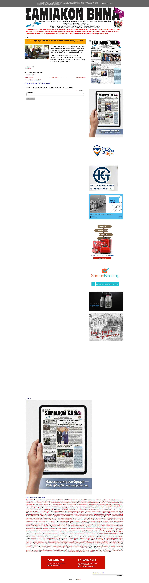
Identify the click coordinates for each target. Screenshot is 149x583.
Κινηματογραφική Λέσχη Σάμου (66, 519)
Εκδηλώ (37, 509)
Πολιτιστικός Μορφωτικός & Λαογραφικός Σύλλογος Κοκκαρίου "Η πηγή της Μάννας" (81, 533)
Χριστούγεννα (107, 550)
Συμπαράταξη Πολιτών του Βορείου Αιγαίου (112, 543)
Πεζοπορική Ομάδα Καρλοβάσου (46, 530)
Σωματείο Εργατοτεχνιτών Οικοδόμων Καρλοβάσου (62, 546)
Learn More (105, 3)
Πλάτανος (101, 531)
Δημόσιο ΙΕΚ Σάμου (48, 507)
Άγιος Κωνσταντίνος (54, 499)
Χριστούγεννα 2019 (30, 551)
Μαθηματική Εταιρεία (65, 524)
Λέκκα (120, 522)
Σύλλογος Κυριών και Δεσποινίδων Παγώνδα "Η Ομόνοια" (72, 542)
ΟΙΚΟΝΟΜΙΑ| (60, 29)
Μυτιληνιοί (88, 525)
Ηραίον (41, 516)
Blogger (78, 579)
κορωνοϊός (84, 521)
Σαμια (115, 536)
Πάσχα (116, 528)
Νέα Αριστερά (114, 525)
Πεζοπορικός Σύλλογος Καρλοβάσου (60, 530)
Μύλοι (82, 525)
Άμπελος (27, 502)
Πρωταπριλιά (49, 536)
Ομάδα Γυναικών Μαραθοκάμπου (105, 526)
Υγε (55, 547)
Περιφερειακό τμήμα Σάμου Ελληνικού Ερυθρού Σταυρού (85, 531)
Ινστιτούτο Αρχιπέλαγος (114, 516)
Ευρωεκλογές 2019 (80, 515)
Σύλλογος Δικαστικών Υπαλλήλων (40, 541)
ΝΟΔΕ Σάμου (35, 526)
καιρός (80, 518)
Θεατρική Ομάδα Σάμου (56, 516)
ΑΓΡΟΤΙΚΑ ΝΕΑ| (114, 29)
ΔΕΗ (97, 506)
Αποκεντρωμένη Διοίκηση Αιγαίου (87, 502)
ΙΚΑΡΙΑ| (109, 31)
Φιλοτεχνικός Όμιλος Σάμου (106, 549)
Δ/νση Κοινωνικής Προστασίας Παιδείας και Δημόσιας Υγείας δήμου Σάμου (72, 506)
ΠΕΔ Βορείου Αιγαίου (34, 530)
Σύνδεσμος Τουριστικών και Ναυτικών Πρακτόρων (113, 545)
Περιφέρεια (96, 530)
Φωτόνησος (72, 550)
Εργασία (44, 515)
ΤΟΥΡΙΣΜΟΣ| (94, 29)
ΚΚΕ (92, 519)
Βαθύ (65, 504)
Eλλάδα (65, 551)
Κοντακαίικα (78, 521)
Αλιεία (94, 501)
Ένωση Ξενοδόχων (49, 514)
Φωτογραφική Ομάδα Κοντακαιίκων (46, 550)
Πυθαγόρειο (66, 536)
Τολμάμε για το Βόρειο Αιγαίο (116, 546)
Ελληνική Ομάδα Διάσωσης (34, 512)
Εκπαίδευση (45, 511)
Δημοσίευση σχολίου (31, 74)
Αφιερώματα (46, 504)
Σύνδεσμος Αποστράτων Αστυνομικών (52, 545)
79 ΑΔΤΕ (32, 499)
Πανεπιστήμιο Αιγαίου (62, 528)
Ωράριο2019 (43, 551)
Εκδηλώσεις (49, 509)
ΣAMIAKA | (36, 29)
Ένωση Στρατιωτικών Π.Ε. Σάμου (71, 514)
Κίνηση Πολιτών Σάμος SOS (83, 519)
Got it (111, 3)
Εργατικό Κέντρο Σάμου (67, 515)
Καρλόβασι (91, 518)
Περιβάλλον (89, 530)
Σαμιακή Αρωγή (33, 538)
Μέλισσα (98, 524)
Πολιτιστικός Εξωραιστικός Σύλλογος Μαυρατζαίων (53, 533)
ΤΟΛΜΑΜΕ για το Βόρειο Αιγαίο (102, 546)
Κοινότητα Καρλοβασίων (117, 519)
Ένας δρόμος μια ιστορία (90, 512)
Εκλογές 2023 (91, 509)
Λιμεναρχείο (28, 524)
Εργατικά (49, 515)
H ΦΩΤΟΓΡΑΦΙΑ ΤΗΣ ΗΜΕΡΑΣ (75, 551)
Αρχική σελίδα (54, 77)
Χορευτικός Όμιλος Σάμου (96, 550)
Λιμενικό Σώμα (36, 524)
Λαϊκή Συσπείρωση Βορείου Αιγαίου (96, 522)
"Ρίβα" (27, 499)
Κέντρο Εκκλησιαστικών (107, 518)
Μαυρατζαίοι (90, 524)
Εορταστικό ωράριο (115, 514)
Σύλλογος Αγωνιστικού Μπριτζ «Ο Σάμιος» (113, 538)
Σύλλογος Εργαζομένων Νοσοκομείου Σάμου (90, 541)
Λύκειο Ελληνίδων (53, 524)
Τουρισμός (42, 547)
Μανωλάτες (75, 524)
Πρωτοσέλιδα (57, 536)
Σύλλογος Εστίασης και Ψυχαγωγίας (109, 541)
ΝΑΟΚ (98, 525)
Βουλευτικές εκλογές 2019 (31, 506)
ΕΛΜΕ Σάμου (43, 512)
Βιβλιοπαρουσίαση (93, 504)
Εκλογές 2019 (81, 509)
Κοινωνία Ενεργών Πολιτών (40, 521)
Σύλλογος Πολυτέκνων (115, 542)
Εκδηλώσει (42, 509)
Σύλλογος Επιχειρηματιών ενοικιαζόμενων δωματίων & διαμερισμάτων (63, 541)
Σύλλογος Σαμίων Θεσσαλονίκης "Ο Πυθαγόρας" (55, 543)
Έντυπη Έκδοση (103, 512)
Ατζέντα (40, 504)
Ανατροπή (45, 502)
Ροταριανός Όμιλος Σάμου (106, 536)
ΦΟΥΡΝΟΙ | (115, 31)
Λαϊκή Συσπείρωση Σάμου (111, 522)
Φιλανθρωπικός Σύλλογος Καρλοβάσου (109, 547)
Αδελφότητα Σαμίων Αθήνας (101, 499)
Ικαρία (100, 516)
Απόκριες (97, 502)
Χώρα (37, 551)
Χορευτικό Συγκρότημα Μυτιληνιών (82, 550)
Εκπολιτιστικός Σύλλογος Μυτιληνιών (93, 511)
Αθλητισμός (82, 501)
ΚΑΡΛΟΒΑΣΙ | (88, 31)
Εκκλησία (65, 509)
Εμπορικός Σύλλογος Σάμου (78, 512)
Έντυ (97, 512)
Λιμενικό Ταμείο (45, 524)
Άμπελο (120, 501)
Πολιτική (108, 532)
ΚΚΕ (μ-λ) (98, 519)
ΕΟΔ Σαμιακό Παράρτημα (99, 514)
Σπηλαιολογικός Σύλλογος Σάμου (87, 538)
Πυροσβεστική (93, 536)
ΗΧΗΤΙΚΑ (47, 516)
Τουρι (38, 547)
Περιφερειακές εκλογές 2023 (32, 531)
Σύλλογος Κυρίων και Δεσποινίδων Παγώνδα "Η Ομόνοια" (97, 542)
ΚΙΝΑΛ (56, 519)
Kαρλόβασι (86, 551)
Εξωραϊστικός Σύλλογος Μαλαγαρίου (85, 514)
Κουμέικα (111, 521)
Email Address (30, 92)
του (35, 547)
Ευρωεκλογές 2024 (89, 515)
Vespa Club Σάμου (105, 551)
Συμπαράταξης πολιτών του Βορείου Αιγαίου (34, 545)
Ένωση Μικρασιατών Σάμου (36, 514)
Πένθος (83, 530)
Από (78, 502)
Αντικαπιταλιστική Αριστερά (55, 502)
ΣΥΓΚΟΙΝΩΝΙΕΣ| (103, 29)
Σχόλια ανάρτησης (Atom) (35, 79)
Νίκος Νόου (28, 526)
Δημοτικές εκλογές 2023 (59, 507)
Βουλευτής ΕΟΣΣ (118, 504)
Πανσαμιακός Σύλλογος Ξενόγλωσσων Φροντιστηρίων (95, 528)
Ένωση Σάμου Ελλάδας (59, 514)
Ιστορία (43, 518)
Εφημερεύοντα (97, 515)
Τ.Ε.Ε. (89, 546)
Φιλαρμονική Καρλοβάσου (72, 549)
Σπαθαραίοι (75, 538)
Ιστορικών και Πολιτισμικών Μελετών (65, 518)
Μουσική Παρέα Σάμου (75, 525)
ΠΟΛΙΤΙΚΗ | (43, 29)
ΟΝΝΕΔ (115, 526)
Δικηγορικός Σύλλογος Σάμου (85, 507)
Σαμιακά (120, 536)
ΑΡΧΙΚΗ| (29, 29)
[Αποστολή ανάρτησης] (33, 66)
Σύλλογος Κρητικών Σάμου (54, 542)
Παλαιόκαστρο (45, 528)
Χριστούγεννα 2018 (117, 550)
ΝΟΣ (41, 526)
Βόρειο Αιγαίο (101, 504)
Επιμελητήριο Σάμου (34, 515)
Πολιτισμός (119, 532)
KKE (91, 551)
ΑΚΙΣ (89, 501)
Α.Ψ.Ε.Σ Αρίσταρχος (40, 499)
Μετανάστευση (34, 525)
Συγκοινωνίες (99, 538)
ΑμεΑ (115, 501)
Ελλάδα (121, 511)
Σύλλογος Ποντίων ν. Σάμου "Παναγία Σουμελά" (35, 543)
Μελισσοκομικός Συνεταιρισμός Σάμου (109, 524)
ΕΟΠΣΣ (108, 514)
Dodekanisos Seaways (58, 551)
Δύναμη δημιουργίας (30, 509)
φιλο (79, 549)
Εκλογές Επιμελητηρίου (100, 509)
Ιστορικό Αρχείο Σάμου (52, 518)
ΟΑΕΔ (70, 526)
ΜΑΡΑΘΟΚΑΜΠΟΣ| (99, 31)
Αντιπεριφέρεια (65, 502)
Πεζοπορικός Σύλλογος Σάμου (74, 530)
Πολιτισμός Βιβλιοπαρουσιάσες (36, 533)
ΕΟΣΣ (29, 68)
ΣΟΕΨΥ (70, 538)
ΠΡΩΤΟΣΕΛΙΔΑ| (92, 33)
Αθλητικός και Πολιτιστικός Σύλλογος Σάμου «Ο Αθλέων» (46, 501)
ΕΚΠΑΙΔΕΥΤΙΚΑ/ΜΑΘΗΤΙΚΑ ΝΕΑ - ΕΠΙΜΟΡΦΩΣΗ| (42, 31)
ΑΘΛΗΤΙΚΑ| (70, 31)
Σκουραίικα (65, 538)
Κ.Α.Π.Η (75, 518)
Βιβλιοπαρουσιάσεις (82, 504)
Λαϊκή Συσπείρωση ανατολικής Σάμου (76, 522)
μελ (94, 524)
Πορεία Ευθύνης (119, 535)
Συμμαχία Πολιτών (97, 543)
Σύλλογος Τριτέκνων (70, 543)
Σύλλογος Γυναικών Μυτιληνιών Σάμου (82, 539)
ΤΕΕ (93, 546)
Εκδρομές (60, 509)
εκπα (31, 511)
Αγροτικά (62, 499)
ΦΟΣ (120, 549)
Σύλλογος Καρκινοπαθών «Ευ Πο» (40, 542)
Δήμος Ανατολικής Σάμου (114, 506)
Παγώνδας (38, 528)
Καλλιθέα (85, 518)
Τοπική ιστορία (29, 547)
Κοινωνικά (51, 521)
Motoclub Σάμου (96, 551)
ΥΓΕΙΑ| (76, 29)
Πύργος (86, 536)
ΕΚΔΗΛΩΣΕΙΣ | (84, 29)
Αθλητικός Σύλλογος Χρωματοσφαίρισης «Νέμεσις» (68, 501)
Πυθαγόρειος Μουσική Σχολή (77, 536)
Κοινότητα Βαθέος (107, 519)
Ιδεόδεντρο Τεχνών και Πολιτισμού (82, 516)
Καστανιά (99, 518)
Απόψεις (104, 502)
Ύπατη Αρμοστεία (71, 547)
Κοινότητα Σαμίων (29, 521)
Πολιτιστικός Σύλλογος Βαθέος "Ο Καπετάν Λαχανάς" (110, 533)
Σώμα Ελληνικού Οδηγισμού (46, 546)
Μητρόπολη (54, 525)
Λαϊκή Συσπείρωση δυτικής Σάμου (58, 522)
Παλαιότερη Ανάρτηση (80, 77)
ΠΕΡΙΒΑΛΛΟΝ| (79, 31)
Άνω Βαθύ (74, 502)
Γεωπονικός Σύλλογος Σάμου (51, 506)
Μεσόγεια (120, 524)
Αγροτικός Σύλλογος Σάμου (74, 499)
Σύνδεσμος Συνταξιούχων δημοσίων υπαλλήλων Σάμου (90, 545)
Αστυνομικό (30, 504)
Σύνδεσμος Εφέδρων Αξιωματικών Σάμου (69, 545)
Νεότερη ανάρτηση (29, 77)
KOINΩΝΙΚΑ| (51, 29)
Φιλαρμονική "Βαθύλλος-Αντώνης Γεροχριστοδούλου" (55, 549)
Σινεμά (44, 538)
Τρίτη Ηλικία (51, 547)
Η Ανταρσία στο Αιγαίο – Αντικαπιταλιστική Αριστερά (111, 515)
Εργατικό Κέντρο (57, 515)
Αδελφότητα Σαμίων (90, 499)
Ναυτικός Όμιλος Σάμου (106, 525)
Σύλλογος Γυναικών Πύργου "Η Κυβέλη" (102, 539)
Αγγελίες (46, 499)
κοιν (102, 519)
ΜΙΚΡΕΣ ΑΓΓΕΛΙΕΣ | (80, 33)
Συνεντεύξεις (28, 546)
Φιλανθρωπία (98, 547)
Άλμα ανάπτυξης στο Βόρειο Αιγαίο (104, 501)
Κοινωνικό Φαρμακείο (64, 521)
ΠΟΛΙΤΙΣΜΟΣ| (69, 29)
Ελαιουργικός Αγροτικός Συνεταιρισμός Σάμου (110, 511)
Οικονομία (82, 526)
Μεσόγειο (27, 525)
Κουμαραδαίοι (105, 521)
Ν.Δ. (93, 525)
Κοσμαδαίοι (93, 521)
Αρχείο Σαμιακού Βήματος (113, 502)
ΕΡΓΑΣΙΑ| (62, 31)
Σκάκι (47, 538)
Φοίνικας (115, 549)
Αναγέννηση (39, 502)
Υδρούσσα (65, 547)
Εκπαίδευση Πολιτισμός (59, 511)
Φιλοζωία (83, 549)
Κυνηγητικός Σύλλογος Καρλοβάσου (39, 522)
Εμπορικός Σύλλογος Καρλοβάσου (63, 512)
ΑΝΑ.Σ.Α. (32, 502)
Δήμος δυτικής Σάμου (36, 507)
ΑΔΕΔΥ (83, 499)
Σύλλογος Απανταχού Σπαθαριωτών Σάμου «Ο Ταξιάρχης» (36, 539)
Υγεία (58, 547)
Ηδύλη (36, 516)
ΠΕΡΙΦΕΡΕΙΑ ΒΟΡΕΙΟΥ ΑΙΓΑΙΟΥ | (37, 33)
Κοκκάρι (71, 521)
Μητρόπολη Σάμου (62, 525)
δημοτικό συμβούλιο (71, 507)
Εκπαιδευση (35, 511)
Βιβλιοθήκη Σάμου (72, 504)
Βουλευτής (109, 504)
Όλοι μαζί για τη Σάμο (92, 526)
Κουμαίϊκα (98, 521)
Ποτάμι (29, 536)
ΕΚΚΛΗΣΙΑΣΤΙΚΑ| (54, 33)
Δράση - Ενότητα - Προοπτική (100, 507)
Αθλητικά (110, 499)
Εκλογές (73, 509)
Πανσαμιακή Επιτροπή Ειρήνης (77, 528)
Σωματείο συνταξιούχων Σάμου (80, 546)
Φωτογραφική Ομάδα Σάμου (61, 550)
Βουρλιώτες (41, 506)
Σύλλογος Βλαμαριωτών (68, 539)
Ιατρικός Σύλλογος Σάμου (68, 516)
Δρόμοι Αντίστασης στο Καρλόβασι (115, 507)
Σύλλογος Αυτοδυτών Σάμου (55, 539)
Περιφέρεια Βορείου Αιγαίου (109, 530)
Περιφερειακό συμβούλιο (65, 531)
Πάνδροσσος (52, 528)
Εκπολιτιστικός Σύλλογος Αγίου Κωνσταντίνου (75, 511)
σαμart (39, 538)
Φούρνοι (28, 550)
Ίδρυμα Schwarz (94, 516)
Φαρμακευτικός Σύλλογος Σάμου (82, 547)
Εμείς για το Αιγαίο (51, 512)
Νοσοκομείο (47, 526)
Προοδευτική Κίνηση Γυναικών (38, 536)
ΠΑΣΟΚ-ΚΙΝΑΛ (110, 528)
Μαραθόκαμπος (82, 524)
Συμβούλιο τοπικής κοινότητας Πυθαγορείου (84, 543)
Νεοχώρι (120, 525)
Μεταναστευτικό (45, 525)
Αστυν (121, 502)
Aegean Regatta (50, 551)
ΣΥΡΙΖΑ (35, 546)
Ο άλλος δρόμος (57, 526)
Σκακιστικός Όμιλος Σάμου (55, 538)
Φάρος (91, 547)
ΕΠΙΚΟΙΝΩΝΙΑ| (103, 33)
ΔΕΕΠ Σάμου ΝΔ (89, 506)
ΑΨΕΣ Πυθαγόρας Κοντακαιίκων (56, 504)
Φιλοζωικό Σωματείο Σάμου (92, 549)
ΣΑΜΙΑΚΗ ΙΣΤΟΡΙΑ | (66, 33)
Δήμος (101, 506)
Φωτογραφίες (36, 550)
